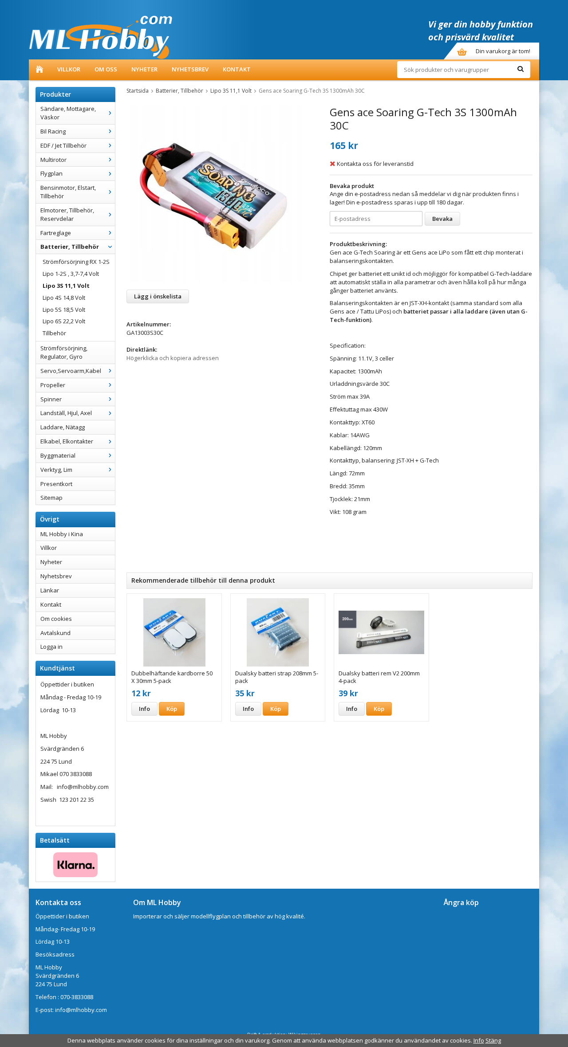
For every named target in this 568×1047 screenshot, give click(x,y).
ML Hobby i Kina (61, 534)
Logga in (51, 647)
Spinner (51, 399)
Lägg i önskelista (157, 296)
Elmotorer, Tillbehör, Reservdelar (67, 214)
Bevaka (442, 219)
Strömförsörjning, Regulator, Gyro (63, 352)
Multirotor (53, 160)
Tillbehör (54, 333)
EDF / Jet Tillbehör (63, 145)
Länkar (49, 590)
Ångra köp (461, 902)
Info (144, 709)
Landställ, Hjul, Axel (66, 413)
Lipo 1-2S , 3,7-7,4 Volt (71, 274)
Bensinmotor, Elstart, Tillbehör (68, 192)
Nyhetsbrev (190, 69)
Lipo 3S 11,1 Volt (66, 286)
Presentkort (56, 484)
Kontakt (237, 69)
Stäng (493, 1040)
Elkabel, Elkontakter (66, 441)
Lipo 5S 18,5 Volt (64, 310)
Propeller (52, 385)
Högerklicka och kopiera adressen (172, 358)
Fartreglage (55, 233)
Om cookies (56, 619)
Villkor (68, 69)
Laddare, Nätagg (62, 427)
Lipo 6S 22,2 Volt (64, 321)
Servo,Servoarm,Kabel (70, 371)
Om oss (106, 69)
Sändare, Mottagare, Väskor (68, 113)
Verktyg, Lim (56, 470)
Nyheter (144, 69)
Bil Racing (53, 131)
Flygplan (51, 173)
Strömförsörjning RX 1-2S (76, 262)
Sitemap (51, 498)
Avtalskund (55, 633)
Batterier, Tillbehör (69, 247)
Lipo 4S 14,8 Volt (64, 298)
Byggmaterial (57, 455)
